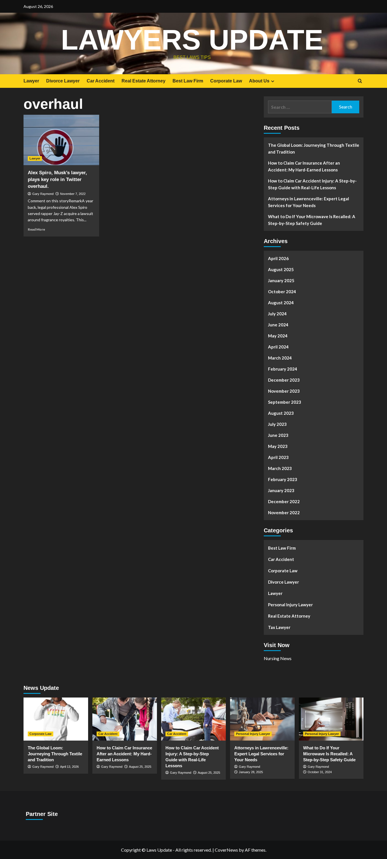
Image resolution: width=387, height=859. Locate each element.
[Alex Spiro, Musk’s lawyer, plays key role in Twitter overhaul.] (61, 140)
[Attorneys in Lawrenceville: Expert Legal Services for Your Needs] (262, 719)
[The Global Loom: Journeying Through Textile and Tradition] (56, 719)
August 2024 (281, 302)
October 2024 (282, 291)
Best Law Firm (188, 80)
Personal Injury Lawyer (290, 604)
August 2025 (281, 269)
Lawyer (31, 80)
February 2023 (282, 479)
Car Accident (100, 80)
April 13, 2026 (69, 766)
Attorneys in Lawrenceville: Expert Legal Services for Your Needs (308, 202)
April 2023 (278, 457)
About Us (259, 80)
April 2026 (278, 258)
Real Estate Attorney (143, 80)
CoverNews (226, 849)
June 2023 (278, 435)
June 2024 (278, 324)
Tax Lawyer (279, 627)
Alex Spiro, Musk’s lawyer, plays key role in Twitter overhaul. (57, 179)
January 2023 (281, 490)
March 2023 (280, 468)
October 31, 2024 (320, 772)
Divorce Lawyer (63, 80)
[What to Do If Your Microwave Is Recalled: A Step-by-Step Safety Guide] (331, 719)
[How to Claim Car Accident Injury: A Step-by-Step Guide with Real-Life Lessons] (193, 719)
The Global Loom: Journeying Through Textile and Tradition (313, 148)
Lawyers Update (192, 40)
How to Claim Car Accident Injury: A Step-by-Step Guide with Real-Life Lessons (312, 184)
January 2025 (281, 280)
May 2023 (278, 446)
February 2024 (282, 368)
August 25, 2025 (140, 766)
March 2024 (280, 357)
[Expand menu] (272, 81)
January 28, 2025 (251, 772)
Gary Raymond (43, 193)
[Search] (359, 81)
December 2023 (284, 379)
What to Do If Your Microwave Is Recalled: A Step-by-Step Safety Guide (311, 220)
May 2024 (278, 335)
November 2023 (284, 391)
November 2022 (284, 512)
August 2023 (281, 413)
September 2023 (284, 402)
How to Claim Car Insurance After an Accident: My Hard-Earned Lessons (304, 166)
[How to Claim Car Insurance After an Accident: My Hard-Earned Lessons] (124, 719)
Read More (36, 229)
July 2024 (277, 313)
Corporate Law (226, 80)
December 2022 (284, 501)
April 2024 (278, 346)
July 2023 (277, 424)
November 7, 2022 (73, 193)
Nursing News (278, 658)
